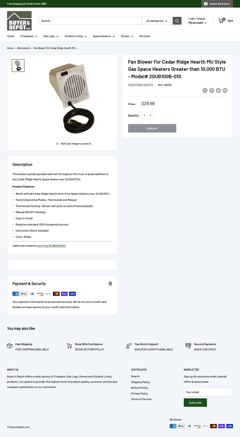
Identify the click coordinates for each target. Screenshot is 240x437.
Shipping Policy (140, 382)
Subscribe (195, 402)
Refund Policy (139, 387)
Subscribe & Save (220, 3)
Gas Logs (49, 36)
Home (10, 36)
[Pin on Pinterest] (211, 90)
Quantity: (134, 115)
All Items (145, 36)
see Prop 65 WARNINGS (51, 245)
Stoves (125, 36)
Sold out (152, 128)
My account (196, 22)
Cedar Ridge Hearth (140, 85)
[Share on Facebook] (205, 90)
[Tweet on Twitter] (218, 90)
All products (23, 48)
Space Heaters (102, 36)
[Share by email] (225, 90)
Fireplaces (26, 36)
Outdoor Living (74, 36)
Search (135, 376)
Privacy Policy (139, 393)
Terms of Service (141, 399)
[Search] (177, 21)
